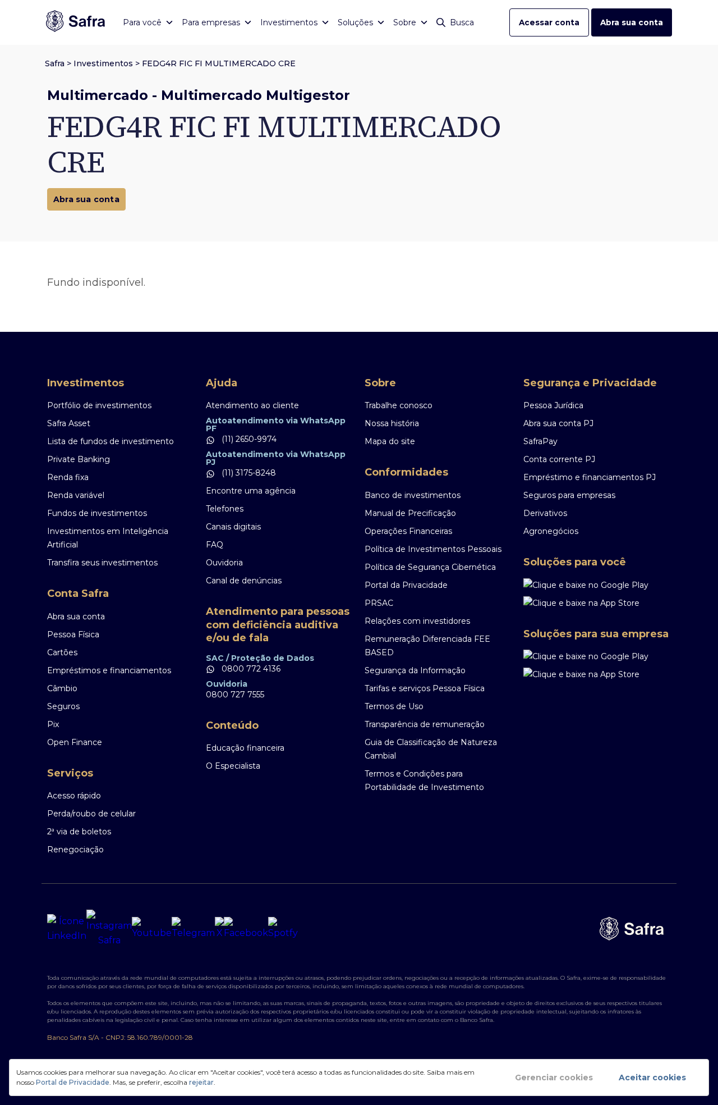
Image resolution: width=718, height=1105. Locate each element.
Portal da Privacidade (406, 585)
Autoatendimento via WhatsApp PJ (276, 458)
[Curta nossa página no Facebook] (246, 928)
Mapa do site (390, 441)
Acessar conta (549, 22)
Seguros (63, 706)
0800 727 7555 (235, 695)
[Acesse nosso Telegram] (193, 928)
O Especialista (233, 766)
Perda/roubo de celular (91, 814)
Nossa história (392, 423)
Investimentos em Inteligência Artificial (107, 538)
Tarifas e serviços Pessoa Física (425, 688)
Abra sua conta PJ (558, 423)
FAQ (214, 545)
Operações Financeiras (408, 531)
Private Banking (78, 459)
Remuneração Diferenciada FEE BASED (427, 645)
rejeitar (201, 1082)
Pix (53, 724)
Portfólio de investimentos (99, 405)
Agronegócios (550, 531)
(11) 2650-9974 (248, 439)
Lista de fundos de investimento (110, 441)
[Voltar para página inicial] (75, 22)
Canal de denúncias (244, 581)
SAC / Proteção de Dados (260, 658)
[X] (219, 928)
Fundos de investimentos (97, 513)
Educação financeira (245, 748)
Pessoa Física (73, 634)
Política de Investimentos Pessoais (433, 549)
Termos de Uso (394, 706)
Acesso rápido (74, 796)
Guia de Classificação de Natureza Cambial (431, 749)
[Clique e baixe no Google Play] (597, 585)
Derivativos (545, 513)
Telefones (224, 509)
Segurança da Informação (415, 670)
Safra (55, 63)
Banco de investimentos (413, 495)
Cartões (62, 652)
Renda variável (75, 495)
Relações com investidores (417, 621)
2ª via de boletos (79, 832)
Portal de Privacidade (72, 1082)
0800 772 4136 (249, 669)
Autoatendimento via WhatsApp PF (276, 424)
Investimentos (103, 63)
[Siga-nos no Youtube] (152, 928)
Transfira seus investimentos (102, 563)
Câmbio (62, 688)
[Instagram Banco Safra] (109, 929)
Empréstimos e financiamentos (109, 670)
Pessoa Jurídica (553, 405)
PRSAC (379, 603)
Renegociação (75, 849)
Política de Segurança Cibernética (430, 567)
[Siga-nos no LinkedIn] (66, 928)
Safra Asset (68, 423)
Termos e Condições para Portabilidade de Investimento (424, 780)
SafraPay (540, 441)
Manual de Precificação (410, 513)
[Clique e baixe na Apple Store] (597, 603)
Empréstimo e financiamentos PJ (589, 477)
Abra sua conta (631, 22)
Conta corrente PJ (559, 459)
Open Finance (74, 742)
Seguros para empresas (569, 495)
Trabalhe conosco (398, 405)
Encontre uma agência (251, 491)
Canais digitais (233, 527)
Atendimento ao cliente (252, 405)
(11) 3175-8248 (247, 473)
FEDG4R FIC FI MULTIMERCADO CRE (219, 63)
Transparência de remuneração (425, 724)
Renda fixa (68, 477)
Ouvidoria (224, 563)
